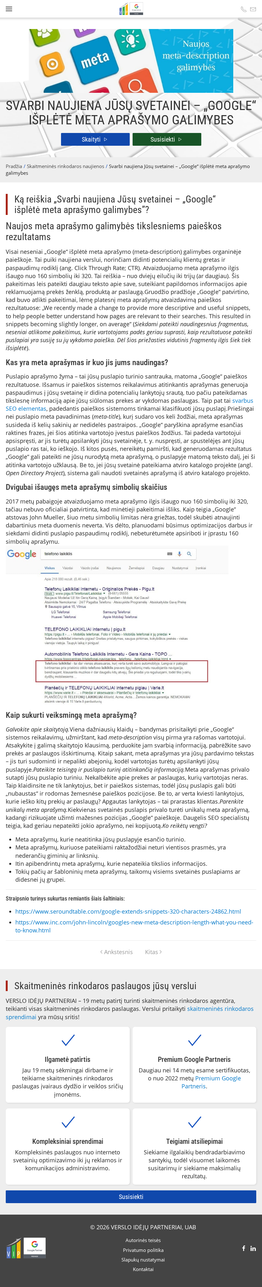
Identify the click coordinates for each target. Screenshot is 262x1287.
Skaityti (91, 139)
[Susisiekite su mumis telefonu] (244, 8)
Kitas (151, 952)
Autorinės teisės (143, 1240)
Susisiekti (162, 139)
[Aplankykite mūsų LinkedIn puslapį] (253, 1248)
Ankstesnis (118, 952)
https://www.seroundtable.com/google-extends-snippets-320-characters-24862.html (128, 911)
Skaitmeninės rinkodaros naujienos (65, 166)
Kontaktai (143, 1269)
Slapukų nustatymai (143, 1259)
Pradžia (14, 166)
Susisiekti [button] (131, 1197)
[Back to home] (131, 8)
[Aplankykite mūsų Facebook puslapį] (244, 1248)
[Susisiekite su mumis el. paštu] (253, 8)
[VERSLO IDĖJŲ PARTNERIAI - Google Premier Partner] (26, 1247)
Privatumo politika (143, 1250)
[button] (9, 8)
